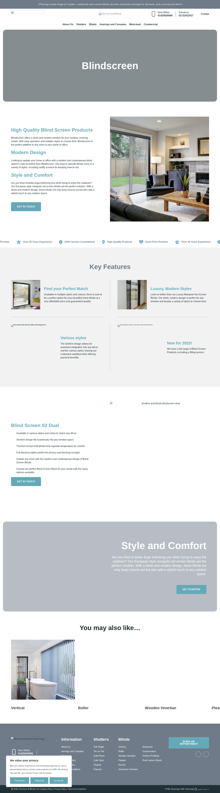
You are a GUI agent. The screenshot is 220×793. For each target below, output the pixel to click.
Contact (205, 14)
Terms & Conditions (77, 789)
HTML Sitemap (172, 789)
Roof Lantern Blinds (152, 760)
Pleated (122, 760)
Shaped (97, 764)
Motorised (135, 24)
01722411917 (186, 15)
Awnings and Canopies (113, 24)
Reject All (39, 780)
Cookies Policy (46, 789)
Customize (20, 780)
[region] (39, 771)
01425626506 (165, 15)
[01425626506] (153, 14)
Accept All (58, 780)
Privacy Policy (60, 789)
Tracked (97, 769)
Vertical (122, 746)
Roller (121, 751)
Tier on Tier (99, 751)
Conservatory (149, 751)
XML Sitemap (186, 789)
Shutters (81, 24)
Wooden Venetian (126, 755)
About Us (67, 24)
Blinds (93, 24)
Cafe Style (99, 760)
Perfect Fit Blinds (151, 755)
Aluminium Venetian (128, 769)
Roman (122, 764)
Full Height (99, 746)
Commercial (151, 24)
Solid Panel (99, 755)
